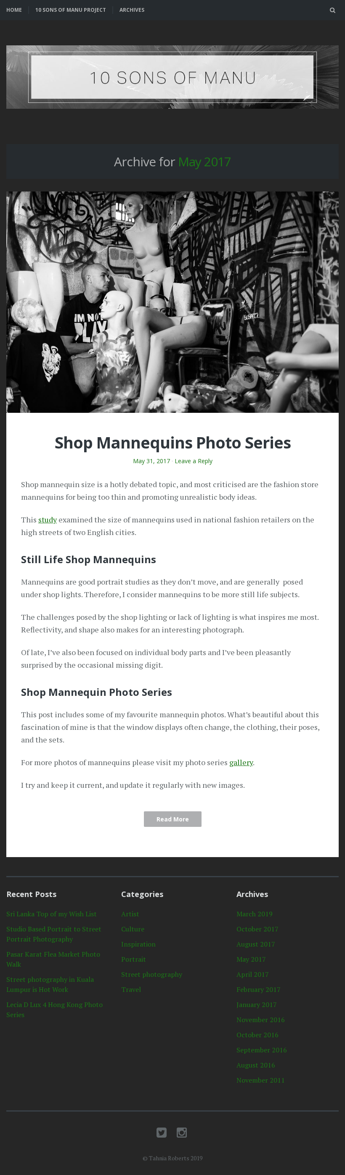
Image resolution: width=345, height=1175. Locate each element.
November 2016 (260, 1019)
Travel (131, 989)
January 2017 (256, 1004)
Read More (173, 819)
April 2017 (252, 974)
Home (14, 9)
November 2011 (260, 1080)
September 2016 (261, 1049)
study (47, 519)
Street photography (151, 974)
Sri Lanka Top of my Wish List (51, 913)
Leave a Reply (193, 461)
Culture (132, 929)
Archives (131, 9)
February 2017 (258, 989)
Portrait (133, 959)
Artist (130, 913)
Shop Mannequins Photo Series (173, 442)
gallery (241, 762)
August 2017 (255, 944)
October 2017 (257, 929)
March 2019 (254, 913)
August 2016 (255, 1065)
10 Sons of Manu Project (70, 9)
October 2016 (257, 1034)
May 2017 (251, 959)
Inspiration (138, 944)
